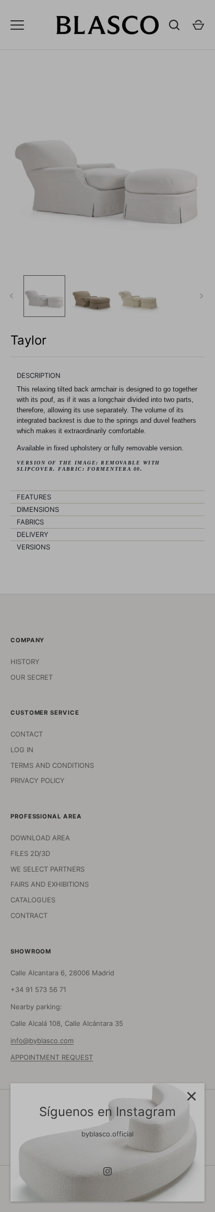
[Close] (191, 1096)
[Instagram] (107, 1171)
